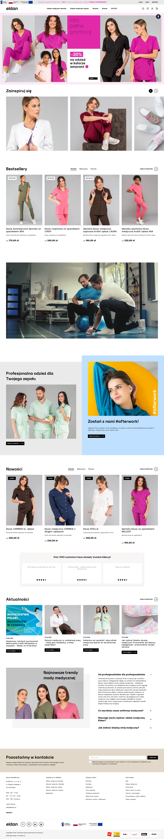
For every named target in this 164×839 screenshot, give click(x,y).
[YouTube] (41, 824)
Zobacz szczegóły (13, 443)
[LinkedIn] (35, 824)
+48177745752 (10, 804)
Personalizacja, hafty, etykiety (135, 796)
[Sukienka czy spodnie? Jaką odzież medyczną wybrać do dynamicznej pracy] (101, 628)
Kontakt (155, 2)
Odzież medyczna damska (56, 8)
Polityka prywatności (92, 793)
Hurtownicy (129, 787)
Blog (147, 2)
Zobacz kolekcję (94, 436)
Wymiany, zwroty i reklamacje (95, 799)
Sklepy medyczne (131, 784)
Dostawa (88, 784)
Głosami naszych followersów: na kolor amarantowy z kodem (72, 2)
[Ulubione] (148, 9)
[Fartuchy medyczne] (101, 124)
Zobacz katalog (131, 799)
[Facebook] (23, 824)
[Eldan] (14, 9)
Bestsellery (49, 793)
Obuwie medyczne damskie (55, 784)
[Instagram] (29, 824)
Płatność (88, 781)
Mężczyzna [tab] (83, 169)
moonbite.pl (21, 835)
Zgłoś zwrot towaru (92, 796)
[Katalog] (37, 124)
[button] (143, 8)
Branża (104, 8)
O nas (141, 2)
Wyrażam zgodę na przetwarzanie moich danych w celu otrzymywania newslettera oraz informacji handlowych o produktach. (121, 763)
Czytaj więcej (11, 651)
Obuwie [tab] (93, 169)
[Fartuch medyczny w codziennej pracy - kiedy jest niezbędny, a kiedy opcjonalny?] (63, 628)
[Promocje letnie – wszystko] (82, 48)
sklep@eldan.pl (11, 807)
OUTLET (114, 8)
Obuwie (95, 8)
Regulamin (89, 787)
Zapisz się (152, 757)
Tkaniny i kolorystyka (133, 793)
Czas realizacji (90, 790)
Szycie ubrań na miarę (133, 790)
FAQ (127, 781)
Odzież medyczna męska (79, 8)
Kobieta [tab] (73, 169)
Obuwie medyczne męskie (54, 790)
